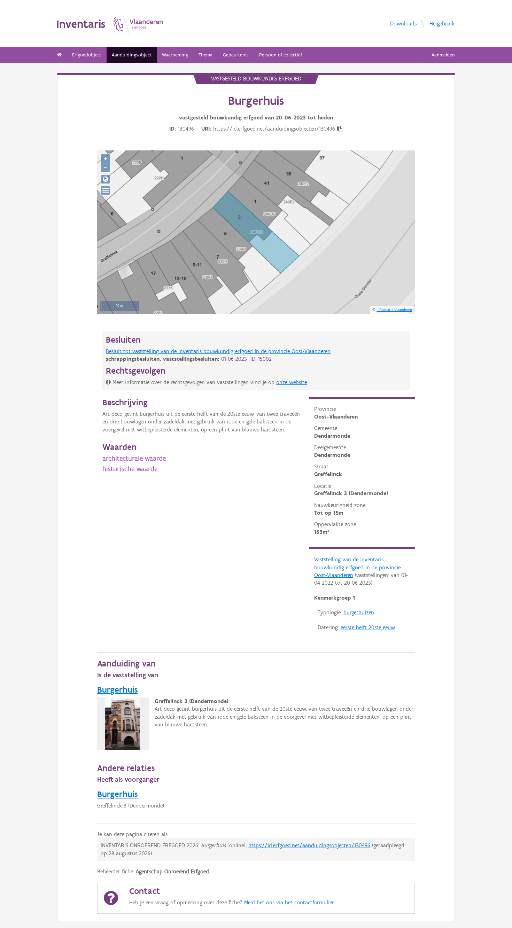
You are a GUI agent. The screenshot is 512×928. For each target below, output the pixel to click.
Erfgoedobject (86, 55)
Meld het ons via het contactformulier (289, 902)
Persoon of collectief (280, 55)
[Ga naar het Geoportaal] (105, 179)
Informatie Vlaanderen (394, 309)
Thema (205, 55)
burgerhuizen (358, 612)
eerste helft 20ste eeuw (368, 627)
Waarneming (175, 55)
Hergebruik (442, 23)
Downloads (403, 23)
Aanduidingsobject (132, 55)
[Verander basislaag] (105, 190)
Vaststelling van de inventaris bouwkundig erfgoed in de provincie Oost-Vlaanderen (357, 567)
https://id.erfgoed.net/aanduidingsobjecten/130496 (309, 845)
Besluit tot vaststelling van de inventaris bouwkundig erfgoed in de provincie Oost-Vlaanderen (218, 351)
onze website (291, 382)
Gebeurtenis (236, 55)
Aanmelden (443, 55)
